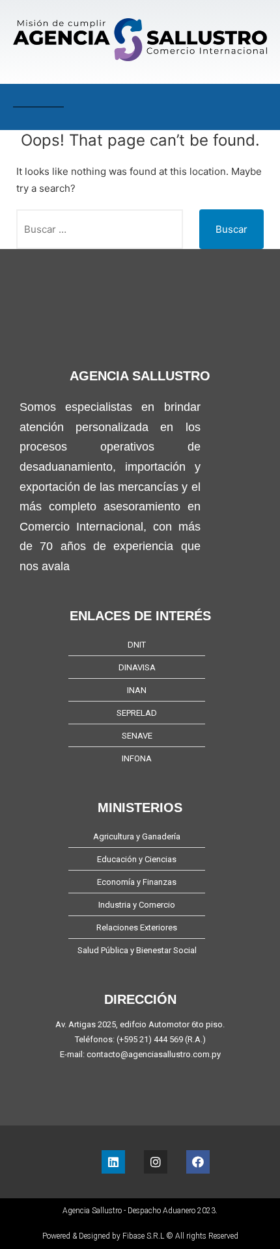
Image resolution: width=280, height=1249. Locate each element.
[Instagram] (155, 1162)
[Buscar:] (99, 229)
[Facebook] (198, 1162)
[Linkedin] (113, 1162)
